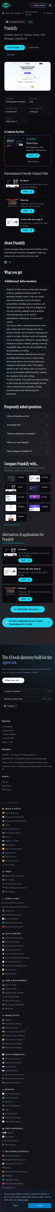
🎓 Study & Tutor (8, 1188)
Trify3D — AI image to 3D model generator (19, 755)
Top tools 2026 (7, 738)
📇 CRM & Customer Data (11, 1063)
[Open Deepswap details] (12, 203)
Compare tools (7, 731)
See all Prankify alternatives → (28, 609)
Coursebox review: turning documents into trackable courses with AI (27, 767)
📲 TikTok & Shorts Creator (12, 884)
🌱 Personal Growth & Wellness (13, 1036)
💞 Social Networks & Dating (12, 1184)
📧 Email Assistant (9, 1067)
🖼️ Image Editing (8, 845)
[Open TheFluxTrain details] (15, 142)
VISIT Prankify (14, 48)
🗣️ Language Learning (10, 1180)
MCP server (6, 790)
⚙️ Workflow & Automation (12, 1048)
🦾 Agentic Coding (9, 985)
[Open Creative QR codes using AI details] (12, 222)
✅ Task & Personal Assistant (12, 1040)
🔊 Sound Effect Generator (11, 915)
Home (7, 13)
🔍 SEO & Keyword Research (12, 1079)
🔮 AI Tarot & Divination (11, 1156)
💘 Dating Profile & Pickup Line (14, 1160)
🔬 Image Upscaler (9, 853)
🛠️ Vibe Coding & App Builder (13, 1005)
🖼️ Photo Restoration (10, 861)
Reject (15, 1206)
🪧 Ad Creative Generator (11, 1059)
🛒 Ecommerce (7, 1102)
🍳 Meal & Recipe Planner (11, 1024)
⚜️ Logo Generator (9, 857)
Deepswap (24, 200)
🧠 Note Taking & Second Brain (13, 1032)
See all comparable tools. (12, 525)
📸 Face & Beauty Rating (11, 833)
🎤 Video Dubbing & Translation (14, 888)
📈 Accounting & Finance (11, 1094)
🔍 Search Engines (9, 1145)
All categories (7, 727)
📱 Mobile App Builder (10, 997)
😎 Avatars (6, 825)
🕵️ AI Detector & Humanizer (12, 938)
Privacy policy (23, 1200)
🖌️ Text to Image (8, 865)
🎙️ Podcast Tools (8, 911)
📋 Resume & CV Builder (11, 1118)
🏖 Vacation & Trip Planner (12, 1044)
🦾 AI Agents (7, 1020)
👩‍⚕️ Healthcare (7, 1176)
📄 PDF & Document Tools (12, 962)
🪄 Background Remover (11, 829)
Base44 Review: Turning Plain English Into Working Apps (24, 759)
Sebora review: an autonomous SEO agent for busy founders (25, 762)
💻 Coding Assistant (9, 989)
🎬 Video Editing (8, 892)
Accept (39, 1206)
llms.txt (5, 782)
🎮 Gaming (6, 1168)
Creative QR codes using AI (31, 219)
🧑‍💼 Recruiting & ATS (9, 1114)
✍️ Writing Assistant (9, 974)
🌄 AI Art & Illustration (10, 813)
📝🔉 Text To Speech (10, 919)
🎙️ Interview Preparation (11, 1106)
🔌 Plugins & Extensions (11, 1001)
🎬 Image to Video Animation (13, 876)
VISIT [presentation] (30, 156)
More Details (34, 162)
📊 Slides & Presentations (11, 1122)
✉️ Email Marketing (9, 1071)
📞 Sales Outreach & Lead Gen (13, 1075)
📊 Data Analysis (8, 1137)
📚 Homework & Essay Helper (13, 954)
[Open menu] (50, 5)
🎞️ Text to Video (8, 880)
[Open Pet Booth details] (12, 183)
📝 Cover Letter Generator (11, 950)
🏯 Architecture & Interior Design (14, 821)
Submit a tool (7, 742)
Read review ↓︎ (34, 48)
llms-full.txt (6, 786)
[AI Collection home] (6, 5)
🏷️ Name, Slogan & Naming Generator (16, 958)
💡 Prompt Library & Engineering (14, 966)
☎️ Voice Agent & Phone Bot (12, 927)
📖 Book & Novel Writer (11, 942)
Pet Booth (24, 181)
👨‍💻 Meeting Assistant (10, 1028)
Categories (17, 13)
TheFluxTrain (32, 143)
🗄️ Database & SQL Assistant (12, 993)
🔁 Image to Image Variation (12, 849)
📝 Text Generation (9, 970)
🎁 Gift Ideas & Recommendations (14, 1172)
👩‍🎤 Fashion (6, 837)
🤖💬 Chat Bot (7, 1133)
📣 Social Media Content (11, 1083)
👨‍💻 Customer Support (10, 1098)
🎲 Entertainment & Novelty (12, 1164)
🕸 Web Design (7, 1009)
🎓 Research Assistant (10, 1141)
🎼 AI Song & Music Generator (13, 903)
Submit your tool (13, 680)
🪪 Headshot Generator (10, 841)
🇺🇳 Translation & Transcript (12, 923)
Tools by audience (9, 734)
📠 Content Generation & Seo (13, 946)
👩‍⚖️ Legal (5, 1110)
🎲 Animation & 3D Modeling (13, 817)
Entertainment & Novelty (31, 13)
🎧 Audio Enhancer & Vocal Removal (15, 907)
